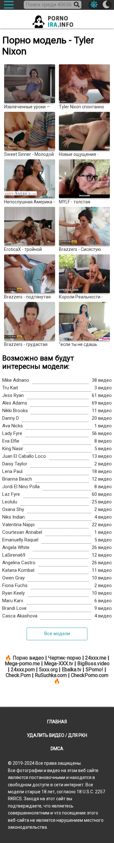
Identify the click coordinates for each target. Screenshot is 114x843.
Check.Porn (18, 675)
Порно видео (28, 658)
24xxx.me (95, 658)
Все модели (57, 633)
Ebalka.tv (71, 670)
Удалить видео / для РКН (57, 735)
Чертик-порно (64, 658)
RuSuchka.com (51, 675)
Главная (57, 721)
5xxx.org (48, 670)
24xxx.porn (23, 670)
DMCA (57, 748)
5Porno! (94, 670)
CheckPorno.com (89, 675)
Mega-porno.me (22, 664)
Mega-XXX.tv (58, 664)
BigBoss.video (93, 664)
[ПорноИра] (57, 20)
